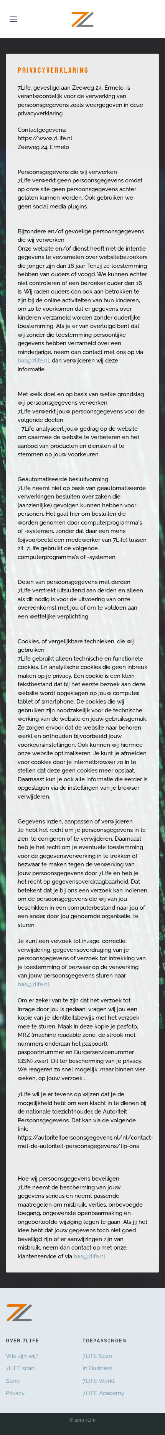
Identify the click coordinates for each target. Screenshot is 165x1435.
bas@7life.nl (33, 360)
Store (13, 1381)
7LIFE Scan (97, 1356)
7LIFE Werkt (98, 1381)
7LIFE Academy (103, 1393)
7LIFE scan (20, 1368)
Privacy (15, 1393)
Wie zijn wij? (22, 1356)
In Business (97, 1368)
